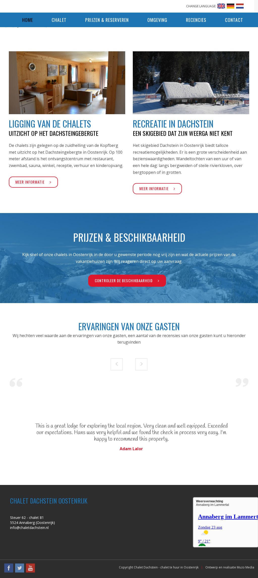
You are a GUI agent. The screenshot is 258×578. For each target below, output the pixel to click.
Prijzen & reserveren (107, 20)
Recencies (196, 20)
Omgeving (157, 20)
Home (27, 20)
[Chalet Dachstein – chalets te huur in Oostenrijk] (129, 5)
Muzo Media (245, 567)
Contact (234, 20)
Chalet (59, 20)
